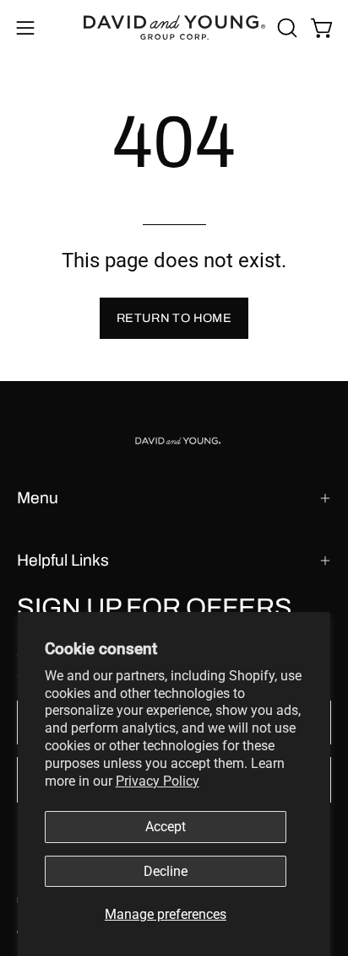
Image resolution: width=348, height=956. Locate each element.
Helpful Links (63, 560)
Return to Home (174, 318)
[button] (285, 28)
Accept (165, 827)
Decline (166, 871)
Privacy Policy (157, 781)
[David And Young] (174, 27)
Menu (37, 498)
